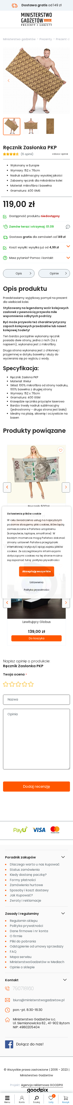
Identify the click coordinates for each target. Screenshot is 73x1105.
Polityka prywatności (36, 589)
